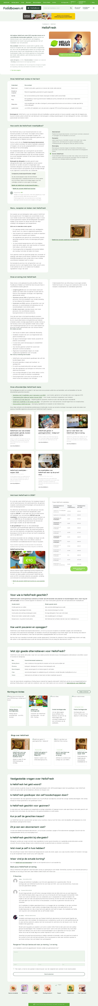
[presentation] (20, 744)
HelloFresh (6, 2)
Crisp (22, 2)
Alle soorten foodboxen (78, 8)
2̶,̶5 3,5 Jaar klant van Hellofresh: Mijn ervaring (62, 753)
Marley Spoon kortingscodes (13, 710)
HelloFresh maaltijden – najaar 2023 (84, 753)
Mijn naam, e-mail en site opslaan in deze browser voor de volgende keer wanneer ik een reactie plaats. (45, 969)
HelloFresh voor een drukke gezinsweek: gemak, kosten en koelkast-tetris (20, 433)
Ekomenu (28, 2)
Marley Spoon (15, 2)
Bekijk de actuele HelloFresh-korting (24, 188)
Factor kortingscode (80, 709)
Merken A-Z (73, 2)
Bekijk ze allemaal (84, 691)
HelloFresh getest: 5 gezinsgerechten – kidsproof (40, 753)
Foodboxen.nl (45, 24)
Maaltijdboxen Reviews (82, 2)
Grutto (54, 2)
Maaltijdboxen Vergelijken (86, 8)
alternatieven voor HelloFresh (76, 683)
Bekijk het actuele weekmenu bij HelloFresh (65, 239)
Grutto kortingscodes (59, 709)
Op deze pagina (16, 70)
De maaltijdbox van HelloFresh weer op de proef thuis (48, 472)
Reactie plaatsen (49, 974)
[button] (70, 55)
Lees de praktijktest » (15, 445)
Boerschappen (37, 2)
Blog (93, 2)
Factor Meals (46, 2)
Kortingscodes (65, 2)
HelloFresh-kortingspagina (24, 862)
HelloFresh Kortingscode (35, 710)
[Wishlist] (93, 8)
